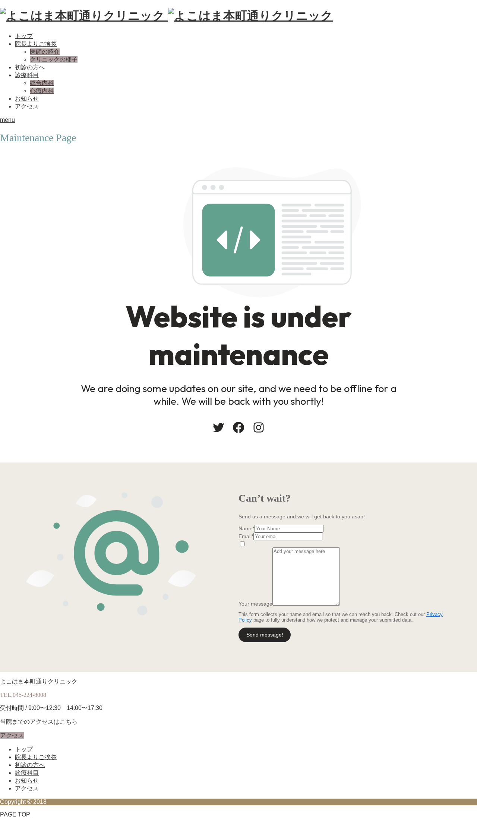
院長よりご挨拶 (36, 44)
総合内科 (42, 83)
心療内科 (42, 91)
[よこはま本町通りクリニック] (166, 15)
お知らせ (27, 98)
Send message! (264, 635)
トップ (24, 36)
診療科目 (27, 75)
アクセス (27, 106)
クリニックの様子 (54, 59)
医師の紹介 (45, 51)
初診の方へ (30, 67)
